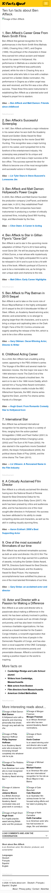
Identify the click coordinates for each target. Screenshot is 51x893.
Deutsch (5, 857)
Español (5, 863)
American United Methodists (22, 693)
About (15, 888)
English (5, 866)
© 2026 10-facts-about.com (14, 882)
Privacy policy (25, 888)
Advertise (45, 888)
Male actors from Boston (20, 685)
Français (6, 860)
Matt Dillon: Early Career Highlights (28, 279)
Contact (36, 888)
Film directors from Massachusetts (25, 689)
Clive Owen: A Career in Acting (26, 225)
